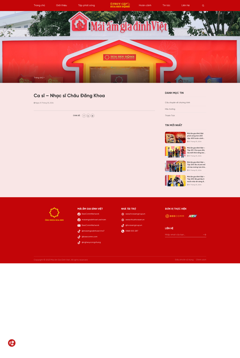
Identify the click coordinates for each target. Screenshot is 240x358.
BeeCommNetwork (90, 214)
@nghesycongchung (91, 242)
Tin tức (166, 5)
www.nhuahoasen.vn (135, 220)
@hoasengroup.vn (134, 225)
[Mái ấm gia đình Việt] (120, 5)
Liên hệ (186, 5)
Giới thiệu (61, 5)
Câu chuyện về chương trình (177, 103)
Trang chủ (39, 5)
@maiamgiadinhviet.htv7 (93, 231)
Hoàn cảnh (145, 5)
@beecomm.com (89, 237)
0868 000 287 (132, 231)
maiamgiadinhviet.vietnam (94, 220)
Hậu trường (170, 109)
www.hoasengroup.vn (135, 214)
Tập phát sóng (86, 5)
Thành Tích (170, 116)
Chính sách (201, 260)
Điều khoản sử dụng (184, 260)
